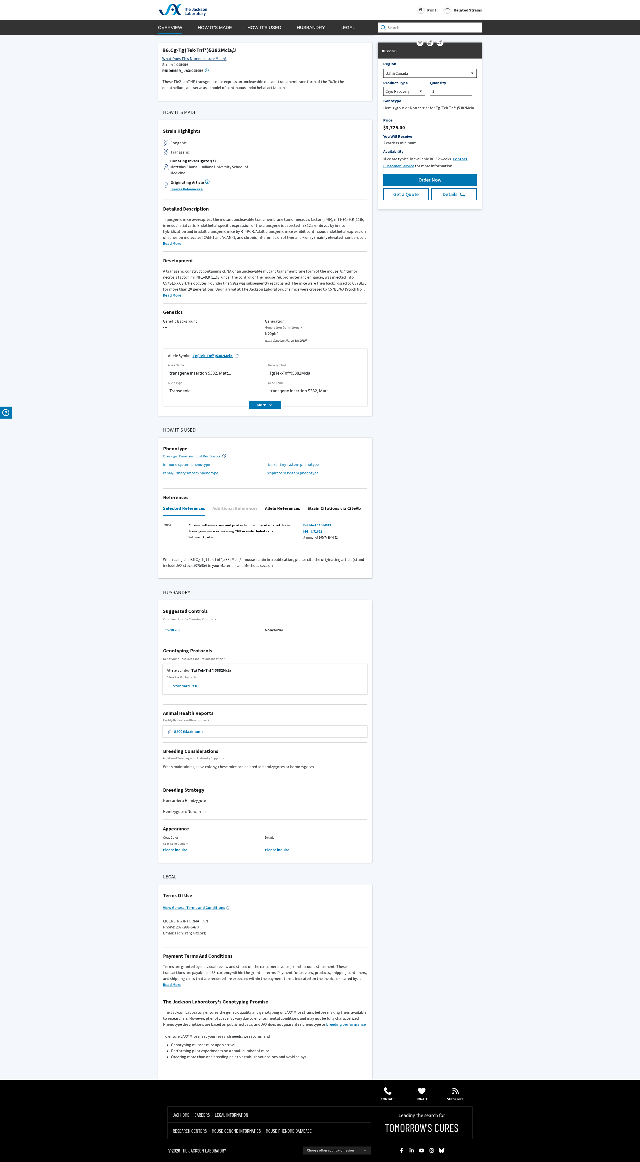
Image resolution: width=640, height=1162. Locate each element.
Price (387, 120)
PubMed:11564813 (317, 525)
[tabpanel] (265, 533)
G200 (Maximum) (188, 731)
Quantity (438, 82)
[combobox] (337, 1150)
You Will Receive (397, 136)
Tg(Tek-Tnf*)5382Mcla (212, 355)
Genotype (392, 100)
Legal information (231, 1115)
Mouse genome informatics (236, 1131)
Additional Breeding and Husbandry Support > (193, 758)
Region (389, 63)
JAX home (181, 1115)
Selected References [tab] (184, 508)
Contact (388, 1099)
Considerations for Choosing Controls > (189, 619)
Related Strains (468, 10)
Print (431, 10)
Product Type (395, 82)
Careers (202, 1115)
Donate (422, 1099)
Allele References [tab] (282, 508)
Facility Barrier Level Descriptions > (186, 720)
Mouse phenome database (289, 1131)
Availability (393, 151)
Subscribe (455, 1099)
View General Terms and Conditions (194, 907)
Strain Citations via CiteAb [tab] (334, 508)
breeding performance (346, 1024)
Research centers (190, 1131)
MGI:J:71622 (312, 531)
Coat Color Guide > (175, 843)
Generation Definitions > (283, 327)
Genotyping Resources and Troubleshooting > (194, 659)
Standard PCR (185, 685)
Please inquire (175, 849)
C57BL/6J (172, 630)
